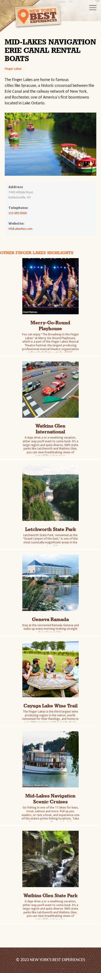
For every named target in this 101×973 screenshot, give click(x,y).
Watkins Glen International (50, 429)
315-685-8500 (17, 213)
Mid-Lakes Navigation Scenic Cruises (50, 799)
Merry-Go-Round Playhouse (50, 325)
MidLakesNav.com (20, 229)
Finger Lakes (13, 69)
